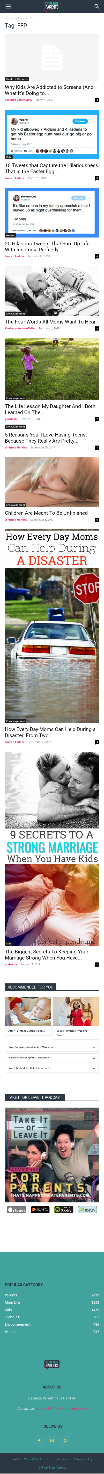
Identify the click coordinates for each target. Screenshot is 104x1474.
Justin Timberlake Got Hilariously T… (30, 1068)
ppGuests (11, 419)
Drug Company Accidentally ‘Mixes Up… (31, 1047)
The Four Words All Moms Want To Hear (50, 322)
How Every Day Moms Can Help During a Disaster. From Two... (50, 732)
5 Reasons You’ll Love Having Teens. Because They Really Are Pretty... (46, 438)
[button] (8, 6)
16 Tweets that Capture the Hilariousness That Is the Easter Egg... (51, 168)
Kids (8, 157)
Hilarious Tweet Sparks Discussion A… (30, 1057)
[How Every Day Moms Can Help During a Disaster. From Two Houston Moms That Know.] (52, 626)
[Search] (97, 6)
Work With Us (33, 1459)
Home (9, 18)
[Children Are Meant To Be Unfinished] (52, 482)
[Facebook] (39, 1441)
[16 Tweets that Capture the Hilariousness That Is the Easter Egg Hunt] (52, 134)
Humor (10, 235)
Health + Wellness (17, 79)
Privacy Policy (83, 1459)
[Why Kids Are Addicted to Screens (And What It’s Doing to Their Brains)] (52, 57)
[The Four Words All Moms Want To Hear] (52, 291)
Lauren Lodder (14, 178)
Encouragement (15, 313)
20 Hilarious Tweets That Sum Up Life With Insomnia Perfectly (47, 247)
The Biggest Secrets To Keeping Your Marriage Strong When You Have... (46, 955)
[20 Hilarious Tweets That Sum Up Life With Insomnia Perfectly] (52, 213)
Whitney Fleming (16, 447)
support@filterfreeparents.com (62, 1408)
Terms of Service (58, 1459)
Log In (16, 1459)
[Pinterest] (65, 1441)
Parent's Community (18, 100)
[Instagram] (52, 1441)
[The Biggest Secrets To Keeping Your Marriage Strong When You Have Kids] (52, 849)
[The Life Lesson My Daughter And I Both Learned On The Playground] (52, 369)
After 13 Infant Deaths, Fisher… (26, 1030)
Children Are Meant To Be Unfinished (46, 513)
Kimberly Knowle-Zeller (20, 328)
